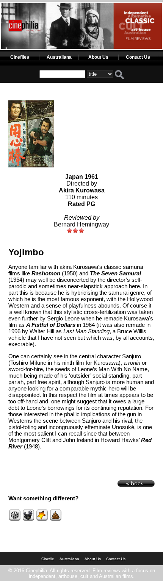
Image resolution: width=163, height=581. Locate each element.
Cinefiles (19, 57)
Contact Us (138, 57)
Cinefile (47, 559)
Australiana (59, 57)
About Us (98, 57)
